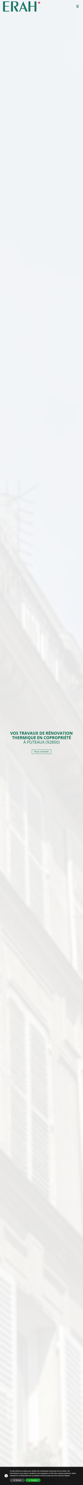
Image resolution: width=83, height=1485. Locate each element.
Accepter (34, 1480)
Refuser (18, 1480)
